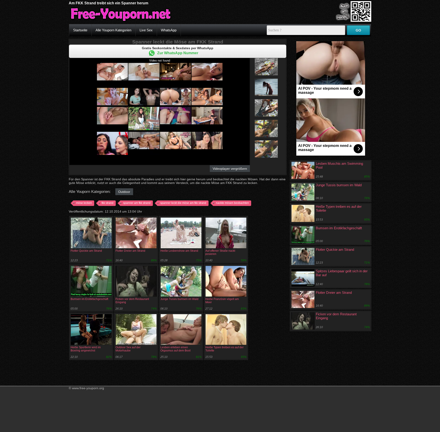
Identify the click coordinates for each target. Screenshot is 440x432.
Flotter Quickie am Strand (86, 250)
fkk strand (107, 203)
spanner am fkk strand (137, 203)
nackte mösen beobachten (232, 203)
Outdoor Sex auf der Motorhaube (128, 349)
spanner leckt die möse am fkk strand (183, 203)
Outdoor (124, 192)
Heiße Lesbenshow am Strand (179, 250)
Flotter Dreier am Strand (130, 250)
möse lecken (84, 203)
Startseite (80, 30)
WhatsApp (168, 30)
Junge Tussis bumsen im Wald (179, 299)
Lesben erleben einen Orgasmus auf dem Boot (175, 349)
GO (358, 30)
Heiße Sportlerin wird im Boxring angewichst (86, 349)
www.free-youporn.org (88, 388)
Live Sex (146, 30)
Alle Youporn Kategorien (113, 30)
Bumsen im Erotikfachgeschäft (89, 299)
